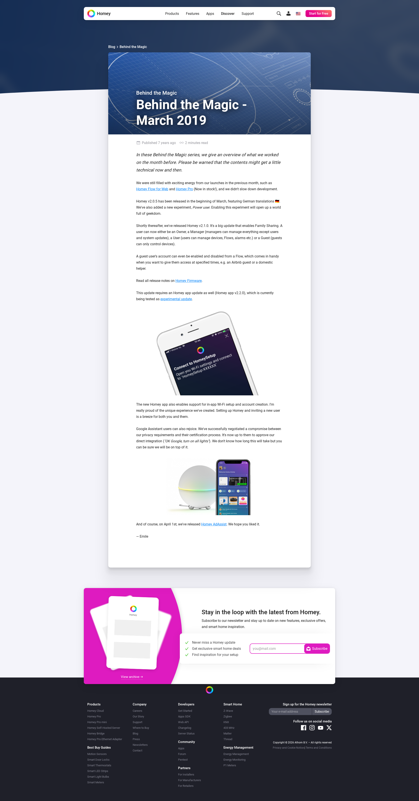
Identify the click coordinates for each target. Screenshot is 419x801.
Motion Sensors (97, 754)
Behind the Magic (133, 47)
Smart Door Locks (98, 759)
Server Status (186, 733)
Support (248, 14)
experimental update (176, 299)
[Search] (279, 13)
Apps (210, 14)
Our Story (138, 716)
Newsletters (140, 744)
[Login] (288, 13)
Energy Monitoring (234, 759)
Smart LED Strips (97, 771)
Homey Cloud (95, 710)
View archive (130, 677)
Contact (137, 750)
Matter (227, 733)
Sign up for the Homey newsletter (307, 704)
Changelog (184, 727)
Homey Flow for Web (152, 189)
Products (172, 14)
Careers (137, 710)
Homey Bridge (96, 733)
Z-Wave (228, 710)
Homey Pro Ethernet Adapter (104, 739)
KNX (226, 722)
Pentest (183, 759)
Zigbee (227, 716)
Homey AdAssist (214, 524)
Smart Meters (95, 782)
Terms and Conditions (319, 747)
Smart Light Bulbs (98, 776)
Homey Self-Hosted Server (103, 727)
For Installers (186, 774)
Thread (227, 739)
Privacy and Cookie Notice (288, 747)
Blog (111, 47)
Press (136, 739)
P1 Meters (229, 765)
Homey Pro (184, 189)
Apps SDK (184, 716)
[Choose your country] (298, 13)
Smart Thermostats (99, 765)
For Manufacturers (189, 780)
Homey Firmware (188, 281)
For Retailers (186, 785)
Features (192, 14)
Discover (228, 14)
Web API (183, 722)
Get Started (185, 710)
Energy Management (236, 754)
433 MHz (228, 727)
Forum (182, 754)
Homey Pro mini (97, 722)
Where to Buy (141, 727)
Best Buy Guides (99, 748)
